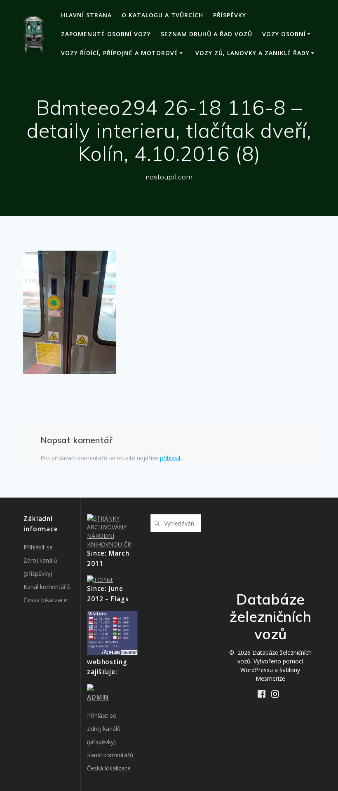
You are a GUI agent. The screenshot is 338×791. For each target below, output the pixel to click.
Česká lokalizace (45, 600)
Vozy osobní (284, 34)
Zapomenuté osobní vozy (106, 34)
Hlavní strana (86, 15)
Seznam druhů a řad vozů (206, 34)
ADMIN (98, 697)
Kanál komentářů (46, 587)
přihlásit (170, 458)
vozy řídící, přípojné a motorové (119, 53)
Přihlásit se (38, 547)
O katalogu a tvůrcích (162, 15)
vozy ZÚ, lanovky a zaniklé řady (252, 53)
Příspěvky (229, 15)
